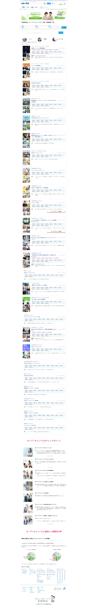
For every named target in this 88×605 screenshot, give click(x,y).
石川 (62, 574)
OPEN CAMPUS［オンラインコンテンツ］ (40, 117)
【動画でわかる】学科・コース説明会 (39, 285)
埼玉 (62, 572)
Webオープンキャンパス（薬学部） (31, 400)
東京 (41, 573)
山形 (59, 571)
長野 (57, 574)
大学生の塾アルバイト (40, 589)
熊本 (62, 579)
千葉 (64, 572)
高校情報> (30, 0)
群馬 (59, 572)
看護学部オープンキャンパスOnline (31, 388)
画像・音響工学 (39, 576)
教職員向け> (64, 0)
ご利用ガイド (24, 588)
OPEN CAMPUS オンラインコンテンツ (32, 363)
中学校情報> (34, 0)
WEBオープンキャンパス (36, 152)
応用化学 (38, 579)
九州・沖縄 (38, 573)
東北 (40, 571)
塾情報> (42, 0)
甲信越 (44, 571)
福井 (64, 574)
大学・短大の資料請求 (24, 571)
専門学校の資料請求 (24, 570)
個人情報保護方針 (32, 592)
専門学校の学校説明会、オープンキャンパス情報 (33, 571)
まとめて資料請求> (60, 0)
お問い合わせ (31, 590)
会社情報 (31, 588)
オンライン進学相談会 (36, 65)
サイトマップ (24, 590)
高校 (30, 574)
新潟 (62, 573)
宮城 (64, 570)
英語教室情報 (39, 591)
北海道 (51, 9)
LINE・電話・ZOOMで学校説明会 (38, 299)
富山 (59, 574)
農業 (47, 575)
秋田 (57, 571)
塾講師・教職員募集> (51, 0)
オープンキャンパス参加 (56, 211)
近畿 (41, 572)
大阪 (43, 573)
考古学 (38, 575)
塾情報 (38, 588)
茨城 (64, 571)
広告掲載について (32, 591)
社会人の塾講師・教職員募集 (41, 590)
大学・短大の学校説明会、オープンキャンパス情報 (33, 573)
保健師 (48, 577)
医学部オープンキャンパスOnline (31, 412)
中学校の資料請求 (24, 573)
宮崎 (57, 580)
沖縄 (62, 580)
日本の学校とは (24, 591)
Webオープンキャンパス (36, 346)
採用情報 (31, 589)
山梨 (64, 573)
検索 (62, 27)
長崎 (59, 579)
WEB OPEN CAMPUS (36, 83)
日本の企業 (38, 592)
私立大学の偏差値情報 (40, 582)
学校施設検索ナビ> (46, 0)
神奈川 (60, 573)
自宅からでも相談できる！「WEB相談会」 (40, 187)
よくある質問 (24, 589)
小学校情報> (38, 0)
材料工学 (38, 577)
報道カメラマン (49, 579)
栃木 (57, 572)
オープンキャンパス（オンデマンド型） (32, 316)
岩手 (62, 570)
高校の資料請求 (24, 572)
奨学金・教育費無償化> (26, 0)
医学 (37, 578)
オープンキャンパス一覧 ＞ (61, 48)
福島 (62, 571)
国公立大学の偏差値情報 (40, 581)
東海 (37, 572)
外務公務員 (48, 578)
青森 (59, 570)
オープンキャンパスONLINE (30, 425)
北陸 (39, 572)
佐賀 (57, 579)
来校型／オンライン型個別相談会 (38, 48)
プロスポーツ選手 (49, 576)
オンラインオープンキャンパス (37, 170)
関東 (42, 571)
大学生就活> (55, 0)
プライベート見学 (35, 202)
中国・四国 (44, 572)
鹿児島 (60, 580)
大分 (64, 579)
